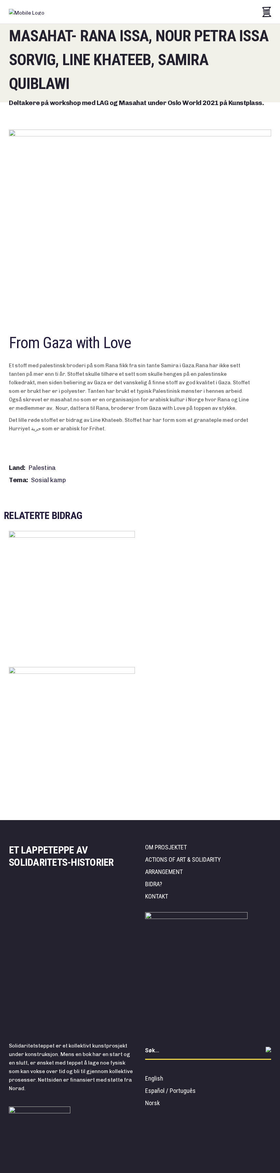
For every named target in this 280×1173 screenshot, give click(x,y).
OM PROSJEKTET (166, 847)
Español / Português (170, 1090)
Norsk (152, 1103)
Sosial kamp (48, 480)
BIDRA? (153, 884)
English (154, 1078)
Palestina (42, 468)
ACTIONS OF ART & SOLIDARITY (183, 859)
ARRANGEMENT (164, 871)
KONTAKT (156, 896)
